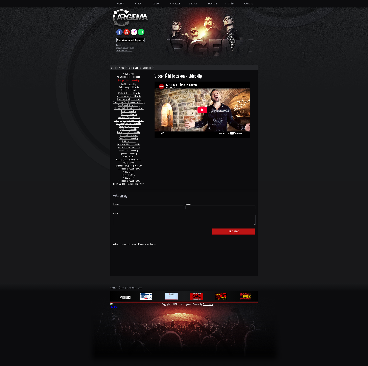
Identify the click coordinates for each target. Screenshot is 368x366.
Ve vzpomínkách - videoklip (128, 76)
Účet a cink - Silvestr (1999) (128, 159)
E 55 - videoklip (129, 141)
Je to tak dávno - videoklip (128, 144)
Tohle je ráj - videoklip (129, 126)
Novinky (113, 287)
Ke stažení (230, 3)
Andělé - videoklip (128, 84)
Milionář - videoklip (129, 90)
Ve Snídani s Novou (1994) (129, 168)
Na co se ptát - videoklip (129, 147)
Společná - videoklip (128, 129)
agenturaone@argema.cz (125, 48)
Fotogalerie (175, 3)
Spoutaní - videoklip (128, 153)
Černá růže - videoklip (128, 150)
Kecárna (156, 3)
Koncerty (119, 3)
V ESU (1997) (128, 156)
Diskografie (211, 3)
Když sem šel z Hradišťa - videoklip (129, 108)
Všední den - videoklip (128, 138)
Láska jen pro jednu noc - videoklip (129, 120)
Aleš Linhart (208, 304)
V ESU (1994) (128, 171)
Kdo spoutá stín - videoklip (128, 132)
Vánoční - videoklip (129, 114)
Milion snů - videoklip (129, 135)
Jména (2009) (129, 162)
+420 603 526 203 (124, 50)
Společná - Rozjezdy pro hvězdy (128, 165)
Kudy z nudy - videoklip (129, 87)
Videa (140, 287)
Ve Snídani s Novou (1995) (129, 180)
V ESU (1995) (128, 177)
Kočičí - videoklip (128, 111)
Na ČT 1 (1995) (128, 174)
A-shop (138, 3)
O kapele (193, 3)
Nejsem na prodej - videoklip (129, 99)
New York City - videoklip (129, 117)
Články (121, 287)
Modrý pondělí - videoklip (129, 105)
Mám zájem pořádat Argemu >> (130, 40)
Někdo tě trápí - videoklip (129, 93)
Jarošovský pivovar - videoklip (128, 123)
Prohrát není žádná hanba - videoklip (128, 102)
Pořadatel (248, 3)
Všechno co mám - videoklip (129, 96)
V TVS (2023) (128, 73)
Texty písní (131, 287)
